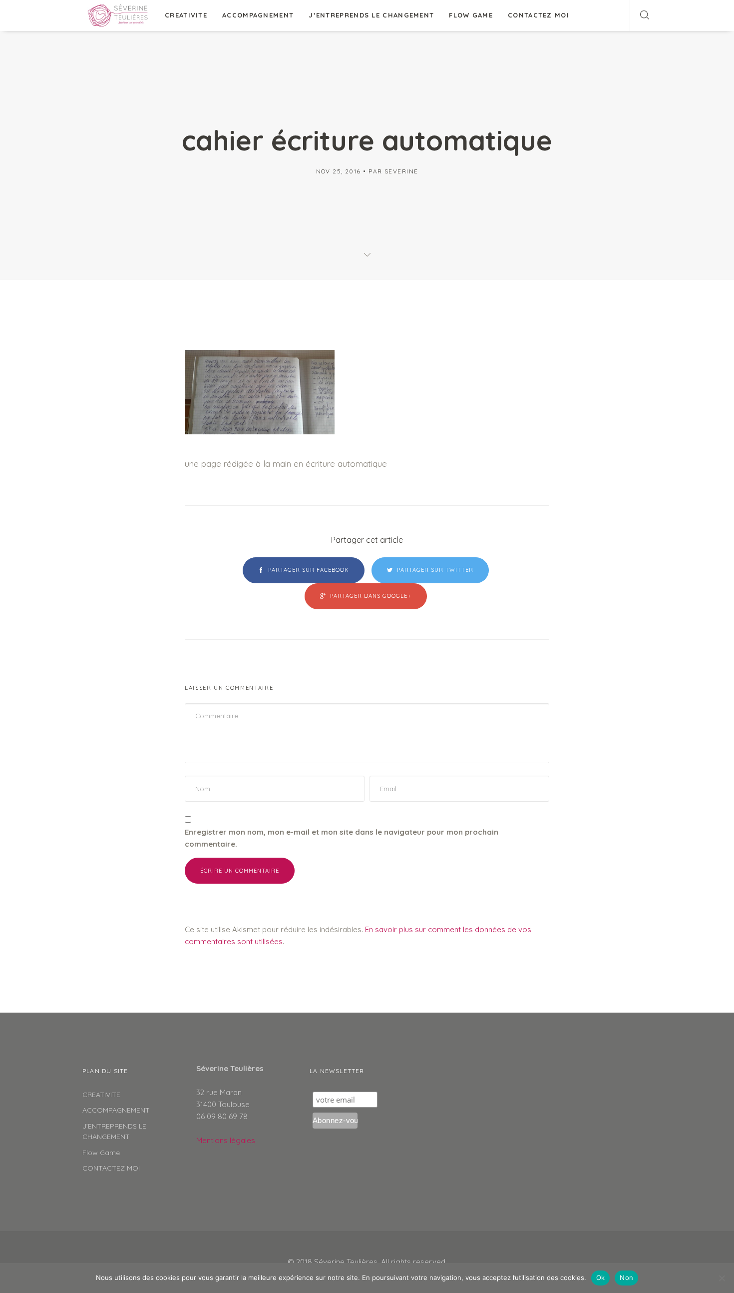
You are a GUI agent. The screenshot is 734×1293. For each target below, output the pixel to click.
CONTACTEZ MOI (538, 15)
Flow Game (471, 15)
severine (401, 171)
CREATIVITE (186, 15)
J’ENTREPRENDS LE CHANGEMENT (371, 15)
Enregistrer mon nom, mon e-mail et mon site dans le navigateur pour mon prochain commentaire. (341, 838)
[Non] (722, 1278)
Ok (600, 1278)
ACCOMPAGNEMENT (258, 15)
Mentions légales (225, 1140)
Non (626, 1278)
